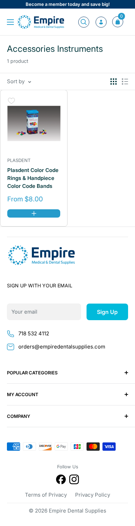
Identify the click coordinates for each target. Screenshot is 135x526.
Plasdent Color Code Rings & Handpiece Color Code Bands (32, 178)
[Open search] (84, 22)
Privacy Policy (92, 494)
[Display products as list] (125, 81)
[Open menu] (10, 22)
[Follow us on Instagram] (74, 481)
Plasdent (18, 160)
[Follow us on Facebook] (61, 481)
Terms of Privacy (46, 494)
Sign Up (107, 311)
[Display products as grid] (113, 81)
